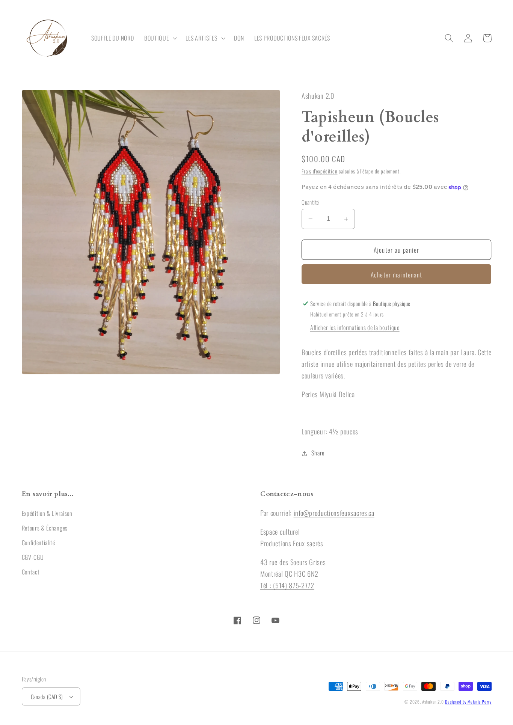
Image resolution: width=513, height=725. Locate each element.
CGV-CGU (33, 557)
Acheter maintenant (396, 275)
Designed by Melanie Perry (468, 701)
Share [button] (317, 453)
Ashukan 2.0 (433, 701)
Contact (31, 571)
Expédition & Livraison (47, 513)
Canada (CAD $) (47, 696)
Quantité (310, 202)
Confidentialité (38, 542)
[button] (159, 38)
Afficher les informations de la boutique (355, 327)
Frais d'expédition (320, 171)
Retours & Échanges (45, 527)
